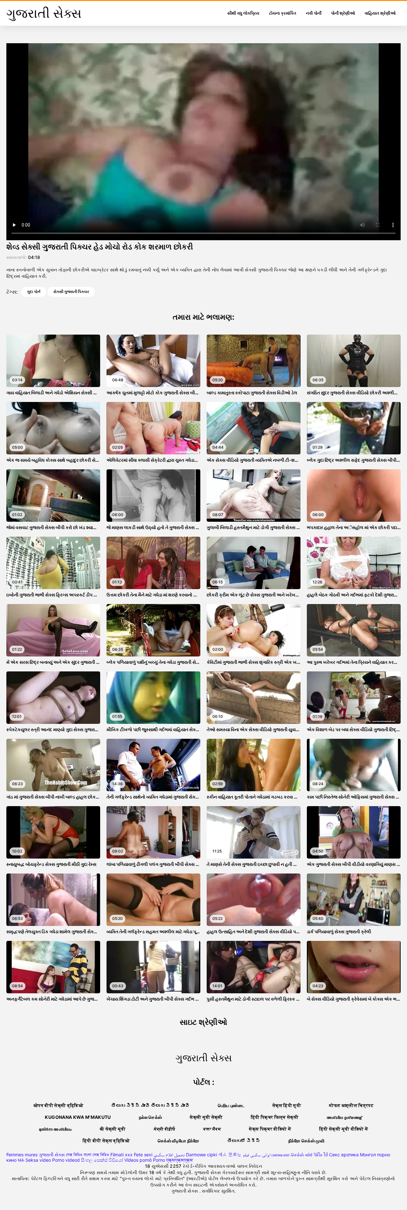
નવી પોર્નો (313, 13)
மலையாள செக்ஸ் (288, 1154)
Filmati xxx (121, 1154)
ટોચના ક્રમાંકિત (282, 13)
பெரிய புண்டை (231, 1105)
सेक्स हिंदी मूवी (286, 1105)
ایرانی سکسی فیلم (256, 1154)
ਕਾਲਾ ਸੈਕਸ (212, 1129)
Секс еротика (344, 1154)
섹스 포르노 (230, 1154)
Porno (159, 1160)
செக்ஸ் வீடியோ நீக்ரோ (178, 1140)
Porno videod (66, 1160)
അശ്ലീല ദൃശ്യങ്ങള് (344, 1117)
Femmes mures (22, 1154)
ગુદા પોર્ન (33, 291)
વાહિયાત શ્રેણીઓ (380, 13)
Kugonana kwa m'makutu (78, 1117)
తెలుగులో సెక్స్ (243, 1140)
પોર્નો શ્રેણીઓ (343, 13)
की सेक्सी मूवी (113, 1129)
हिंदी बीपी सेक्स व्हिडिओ (106, 1140)
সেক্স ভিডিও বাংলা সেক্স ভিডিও (87, 1154)
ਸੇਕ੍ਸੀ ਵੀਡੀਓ (164, 1129)
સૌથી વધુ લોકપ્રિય (243, 13)
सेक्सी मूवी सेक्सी (206, 1117)
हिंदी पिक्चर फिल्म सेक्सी (275, 1117)
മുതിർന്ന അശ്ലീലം (55, 1129)
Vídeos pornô (138, 1160)
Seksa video (38, 1160)
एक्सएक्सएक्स (179, 1160)
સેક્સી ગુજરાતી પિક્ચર (71, 291)
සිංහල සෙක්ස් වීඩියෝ (102, 1160)
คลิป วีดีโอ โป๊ (316, 1154)
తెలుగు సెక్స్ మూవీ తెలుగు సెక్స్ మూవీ (150, 1105)
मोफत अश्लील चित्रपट (351, 1105)
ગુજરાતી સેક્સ (52, 1154)
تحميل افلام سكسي (169, 1154)
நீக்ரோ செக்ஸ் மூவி (306, 1140)
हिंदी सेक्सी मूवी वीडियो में (343, 1129)
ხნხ (21, 1160)
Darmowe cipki (201, 1154)
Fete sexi (143, 1154)
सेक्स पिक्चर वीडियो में (270, 1129)
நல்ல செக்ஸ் (150, 1117)
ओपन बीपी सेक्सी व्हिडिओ (58, 1105)
